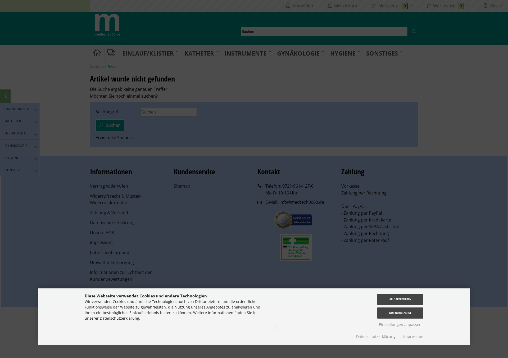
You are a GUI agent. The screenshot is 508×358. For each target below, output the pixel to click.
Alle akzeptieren (400, 299)
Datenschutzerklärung (376, 336)
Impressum (413, 336)
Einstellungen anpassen (400, 324)
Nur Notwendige (400, 313)
